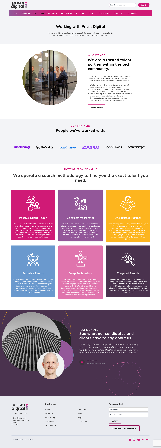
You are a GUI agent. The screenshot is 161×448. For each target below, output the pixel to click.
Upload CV (132, 13)
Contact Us (118, 13)
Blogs (80, 417)
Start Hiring (39, 13)
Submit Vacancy (96, 107)
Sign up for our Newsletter (124, 428)
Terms (30, 439)
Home (15, 13)
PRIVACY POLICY (19, 439)
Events (91, 13)
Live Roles (52, 13)
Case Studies (104, 13)
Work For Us (66, 13)
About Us (26, 13)
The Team (80, 13)
